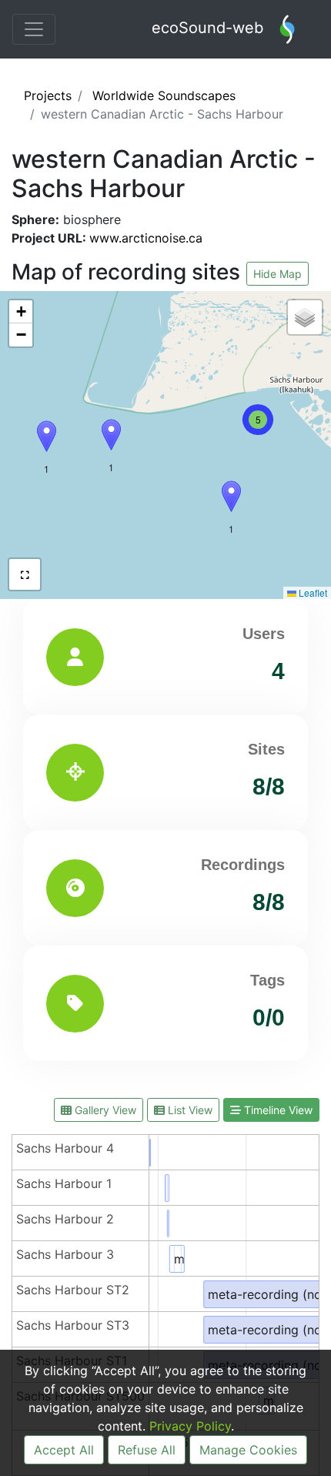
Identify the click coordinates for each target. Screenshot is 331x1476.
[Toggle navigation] (33, 29)
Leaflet (311, 592)
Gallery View (104, 1109)
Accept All (64, 1450)
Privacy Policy (190, 1426)
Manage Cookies (248, 1450)
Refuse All (147, 1450)
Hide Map (277, 273)
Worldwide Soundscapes (164, 95)
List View (188, 1109)
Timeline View (277, 1109)
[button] (231, 496)
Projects (48, 95)
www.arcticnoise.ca (145, 238)
